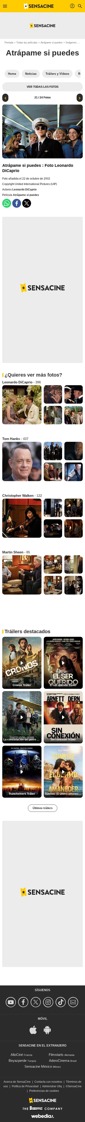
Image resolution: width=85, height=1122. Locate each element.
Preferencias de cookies (44, 1090)
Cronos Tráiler (22, 685)
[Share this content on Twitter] (26, 203)
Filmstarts (56, 1055)
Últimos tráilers (43, 808)
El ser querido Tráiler (63, 685)
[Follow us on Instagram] (49, 1002)
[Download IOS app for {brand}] (35, 1029)
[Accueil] (39, 6)
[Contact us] (74, 1002)
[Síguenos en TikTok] (61, 1002)
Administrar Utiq (52, 1086)
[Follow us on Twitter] (36, 1002)
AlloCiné (17, 1055)
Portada (9, 42)
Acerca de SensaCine (17, 1081)
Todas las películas (26, 42)
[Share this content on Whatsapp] (6, 203)
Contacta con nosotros (48, 1081)
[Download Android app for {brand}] (49, 1029)
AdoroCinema (59, 1060)
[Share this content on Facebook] (16, 203)
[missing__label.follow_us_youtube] (11, 1002)
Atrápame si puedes (52, 42)
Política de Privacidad (25, 1086)
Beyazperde (18, 1060)
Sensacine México (38, 1066)
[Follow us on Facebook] (24, 1002)
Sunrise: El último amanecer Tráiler (64, 793)
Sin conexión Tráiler (63, 739)
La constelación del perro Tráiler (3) (22, 739)
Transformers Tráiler (22, 793)
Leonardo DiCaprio (24, 189)
